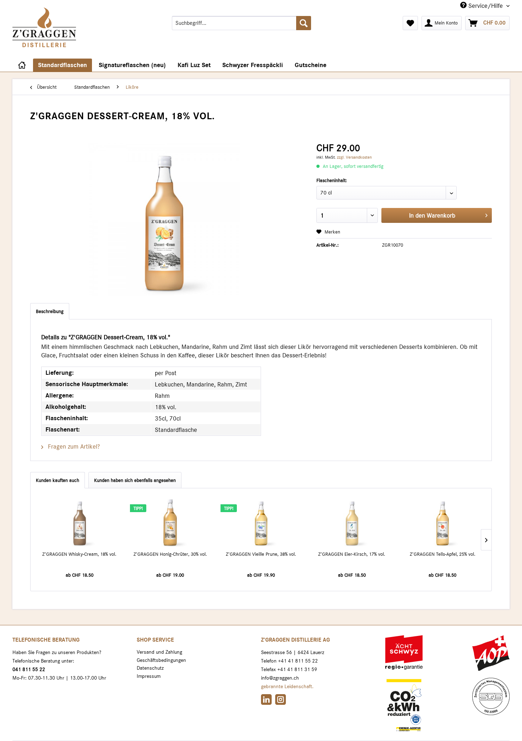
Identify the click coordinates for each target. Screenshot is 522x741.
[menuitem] (241, 23)
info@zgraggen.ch (280, 678)
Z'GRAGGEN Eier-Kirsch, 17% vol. (351, 554)
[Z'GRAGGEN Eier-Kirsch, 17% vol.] (352, 522)
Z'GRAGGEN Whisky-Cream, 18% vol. (79, 554)
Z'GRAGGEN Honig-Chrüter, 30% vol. (170, 554)
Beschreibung (50, 311)
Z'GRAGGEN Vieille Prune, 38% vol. (261, 554)
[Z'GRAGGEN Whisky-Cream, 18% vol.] (79, 522)
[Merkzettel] (410, 23)
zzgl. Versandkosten (354, 157)
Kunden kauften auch (57, 480)
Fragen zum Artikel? (73, 446)
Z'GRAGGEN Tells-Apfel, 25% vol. (442, 554)
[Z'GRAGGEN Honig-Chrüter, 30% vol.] (170, 522)
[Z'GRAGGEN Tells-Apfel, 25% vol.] (442, 522)
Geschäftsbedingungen (161, 660)
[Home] (21, 65)
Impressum (149, 676)
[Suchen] (303, 23)
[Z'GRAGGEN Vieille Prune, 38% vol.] (261, 522)
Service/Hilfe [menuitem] (486, 5)
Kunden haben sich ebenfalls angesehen (135, 480)
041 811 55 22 (28, 669)
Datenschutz (150, 668)
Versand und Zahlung (159, 652)
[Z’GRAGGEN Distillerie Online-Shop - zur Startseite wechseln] (44, 36)
